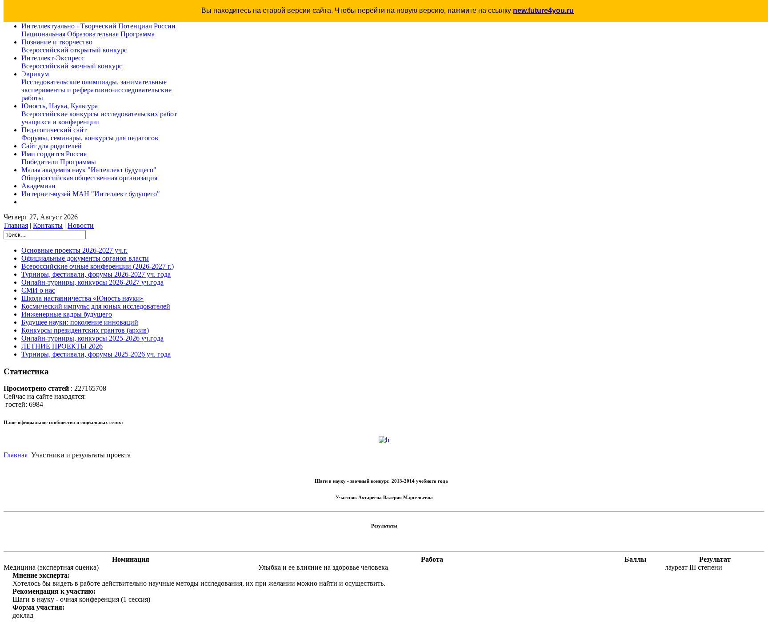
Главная (16, 225)
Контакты (48, 225)
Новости (81, 225)
